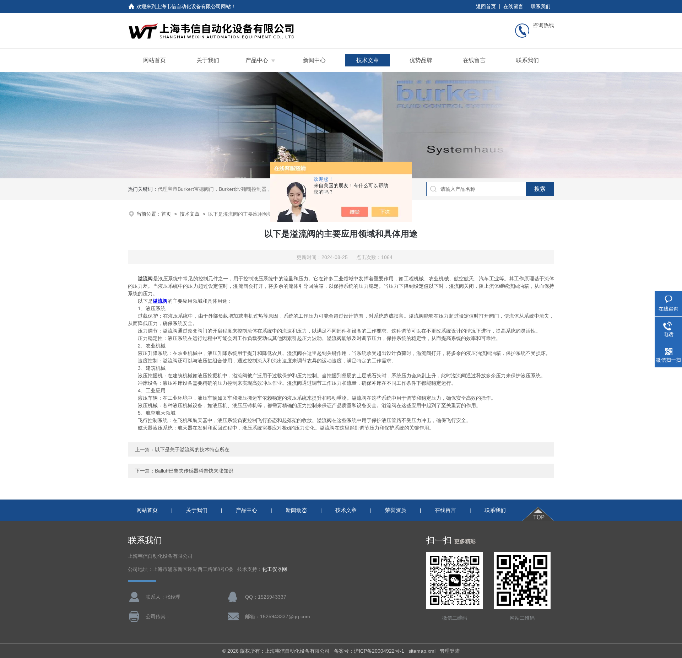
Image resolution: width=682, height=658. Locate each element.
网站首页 (154, 60)
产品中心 (256, 60)
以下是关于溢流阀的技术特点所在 (192, 449)
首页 (166, 214)
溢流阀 (160, 301)
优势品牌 (421, 60)
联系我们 (541, 6)
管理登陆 (450, 651)
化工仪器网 (274, 569)
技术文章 (367, 60)
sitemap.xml (421, 651)
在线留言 (513, 6)
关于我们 (207, 60)
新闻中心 (314, 60)
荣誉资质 (395, 510)
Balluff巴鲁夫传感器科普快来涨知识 (194, 471)
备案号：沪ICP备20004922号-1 (369, 651)
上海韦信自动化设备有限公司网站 (193, 6)
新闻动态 (296, 510)
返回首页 (486, 6)
